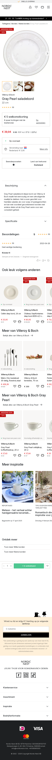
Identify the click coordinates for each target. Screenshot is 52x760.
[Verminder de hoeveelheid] (4, 565)
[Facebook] (18, 675)
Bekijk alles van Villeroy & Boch (16, 335)
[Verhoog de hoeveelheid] (11, 565)
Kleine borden (24, 24)
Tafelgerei (6, 24)
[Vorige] (4, 53)
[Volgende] (47, 53)
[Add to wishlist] (15, 321)
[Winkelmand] (42, 7)
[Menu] (48, 7)
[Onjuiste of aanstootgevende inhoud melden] (48, 260)
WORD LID (36, 1)
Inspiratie (7, 706)
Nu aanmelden (40, 121)
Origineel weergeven (30, 257)
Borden (14, 24)
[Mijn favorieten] (36, 7)
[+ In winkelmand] (19, 321)
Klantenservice (10, 687)
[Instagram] (26, 675)
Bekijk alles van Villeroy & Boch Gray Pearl (20, 405)
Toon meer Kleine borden (15, 552)
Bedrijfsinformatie (11, 715)
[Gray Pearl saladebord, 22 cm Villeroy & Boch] (26, 53)
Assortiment (9, 697)
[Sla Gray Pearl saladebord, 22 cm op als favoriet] (47, 565)
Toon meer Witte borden (14, 547)
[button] (8, 107)
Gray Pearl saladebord (39, 24)
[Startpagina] (7, 7)
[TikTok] (33, 675)
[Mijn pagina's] (30, 7)
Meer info (44, 149)
